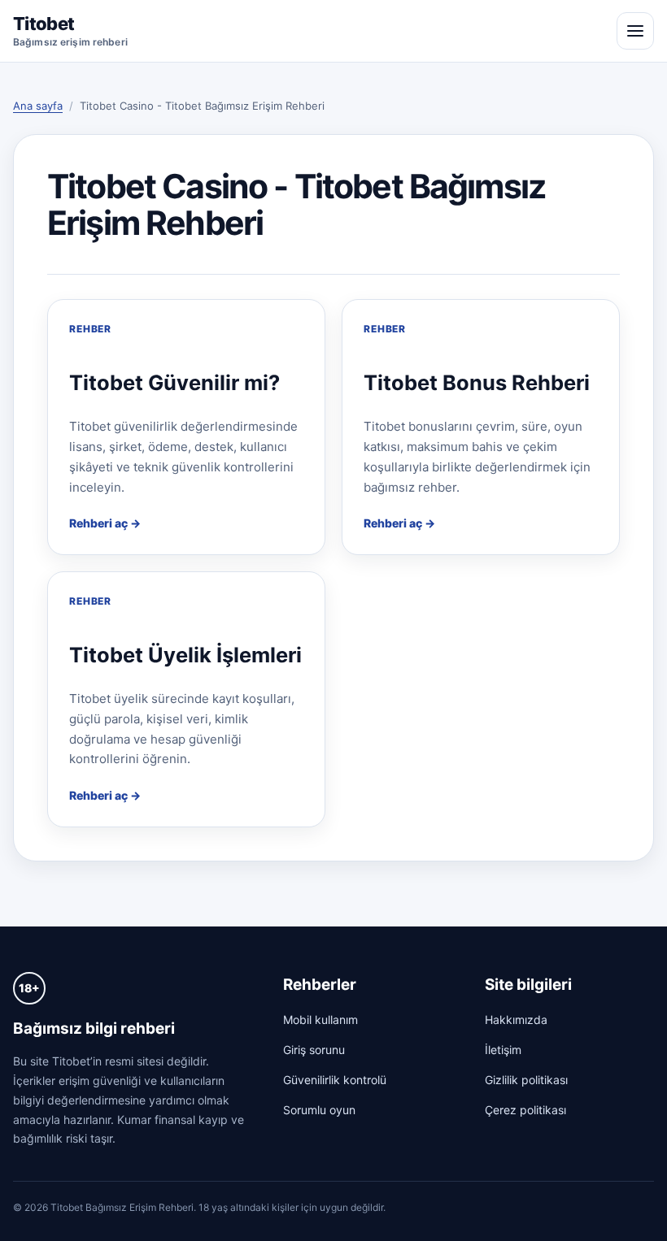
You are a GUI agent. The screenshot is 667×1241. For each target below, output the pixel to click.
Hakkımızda (516, 1019)
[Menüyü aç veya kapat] (635, 31)
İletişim (503, 1050)
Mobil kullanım (320, 1019)
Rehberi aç (98, 523)
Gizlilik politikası (526, 1080)
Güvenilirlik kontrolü (334, 1080)
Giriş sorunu (314, 1050)
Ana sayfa (38, 105)
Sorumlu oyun (319, 1110)
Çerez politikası (525, 1110)
